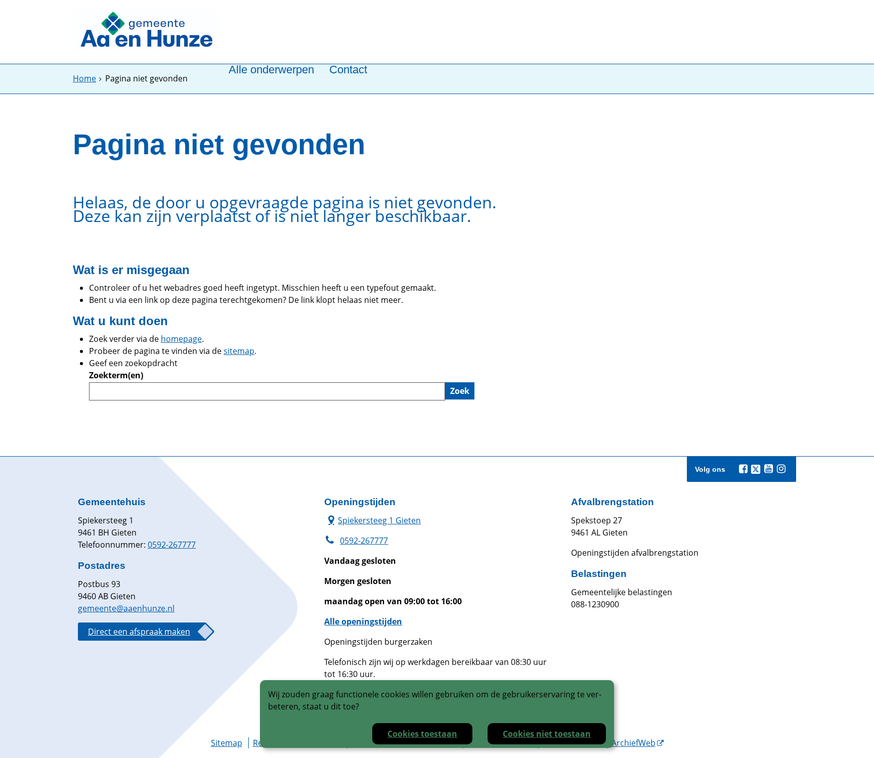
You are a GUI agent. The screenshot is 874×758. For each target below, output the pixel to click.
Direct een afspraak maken (139, 631)
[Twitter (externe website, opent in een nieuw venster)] (755, 469)
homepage (181, 338)
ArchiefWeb (633, 742)
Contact (348, 70)
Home (84, 78)
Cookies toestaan (422, 733)
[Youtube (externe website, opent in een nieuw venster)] (768, 468)
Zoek (459, 390)
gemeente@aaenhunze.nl (126, 608)
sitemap (239, 350)
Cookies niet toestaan (547, 733)
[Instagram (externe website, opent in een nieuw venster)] (780, 468)
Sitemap (226, 742)
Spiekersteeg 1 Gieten (372, 520)
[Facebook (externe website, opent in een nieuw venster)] (743, 468)
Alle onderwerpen (271, 70)
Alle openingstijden (363, 621)
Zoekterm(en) (116, 375)
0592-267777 (172, 544)
